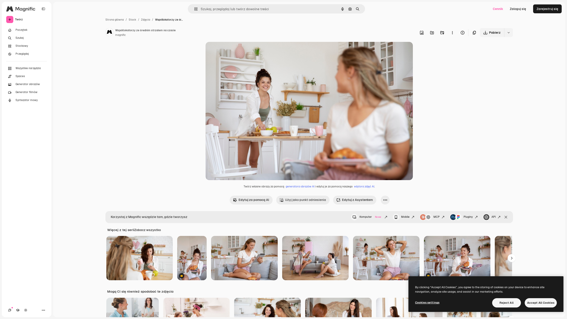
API (493, 217)
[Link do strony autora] (109, 32)
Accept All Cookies (540, 303)
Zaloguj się (518, 9)
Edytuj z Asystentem (357, 200)
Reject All (506, 303)
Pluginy (468, 217)
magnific (120, 35)
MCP (436, 217)
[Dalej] (512, 258)
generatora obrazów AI (300, 186)
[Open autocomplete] (194, 9)
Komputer (370, 217)
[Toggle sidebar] (43, 8)
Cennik (498, 9)
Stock (132, 19)
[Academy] (17, 310)
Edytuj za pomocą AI (254, 200)
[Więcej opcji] (452, 32)
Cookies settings (427, 302)
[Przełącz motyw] (25, 310)
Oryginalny (236, 50)
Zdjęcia (145, 19)
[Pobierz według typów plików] (508, 32)
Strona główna (114, 19)
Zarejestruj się (547, 9)
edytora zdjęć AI (364, 186)
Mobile (405, 217)
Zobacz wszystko (147, 230)
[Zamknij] (506, 217)
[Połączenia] (9, 310)
